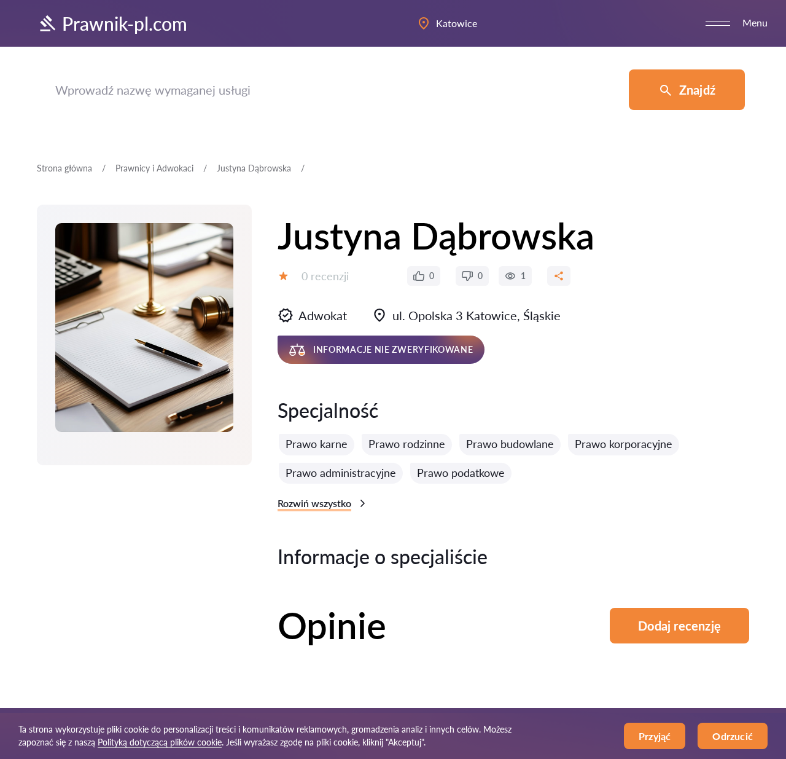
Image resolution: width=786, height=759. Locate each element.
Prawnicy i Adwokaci (154, 168)
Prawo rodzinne (406, 443)
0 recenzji (325, 276)
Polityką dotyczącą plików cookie (160, 742)
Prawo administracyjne (341, 472)
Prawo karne (317, 443)
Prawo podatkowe (461, 472)
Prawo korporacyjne (623, 443)
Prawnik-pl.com (124, 23)
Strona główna (64, 168)
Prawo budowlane (510, 443)
